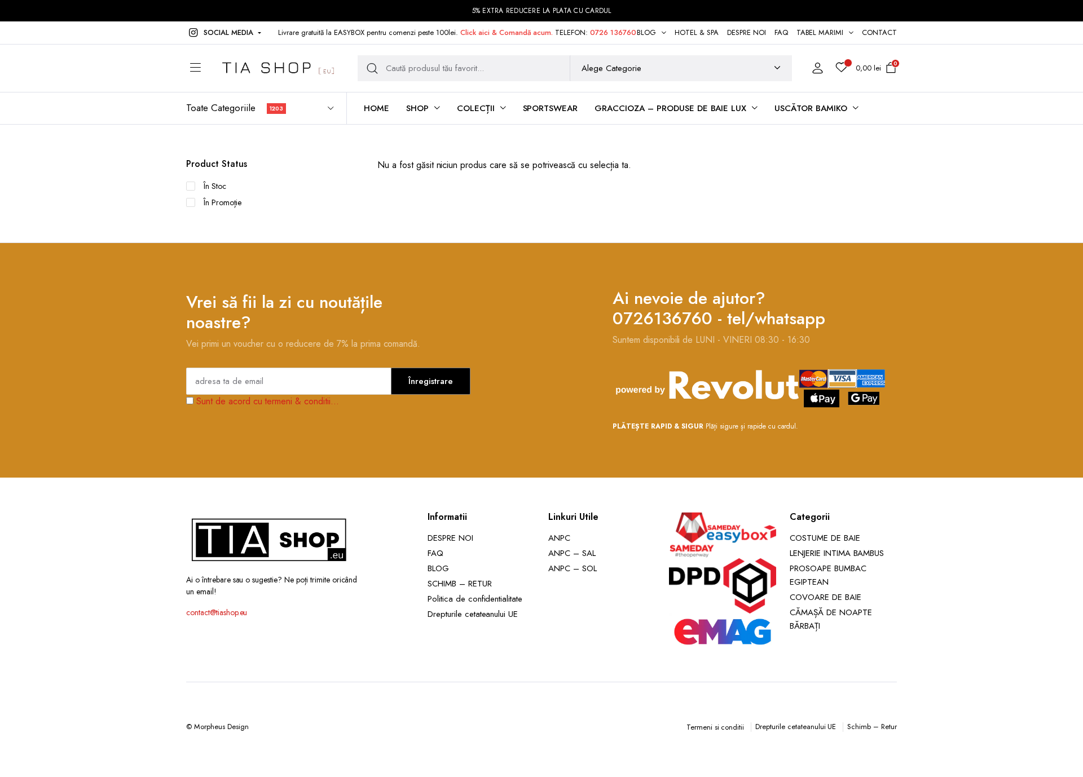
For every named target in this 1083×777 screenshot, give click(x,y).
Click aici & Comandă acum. (506, 32)
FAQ (781, 32)
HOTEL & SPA (697, 32)
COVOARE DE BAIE (825, 597)
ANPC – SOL (572, 568)
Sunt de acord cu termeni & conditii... (267, 401)
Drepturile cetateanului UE (473, 614)
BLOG (646, 32)
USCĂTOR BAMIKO (810, 108)
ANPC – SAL (572, 553)
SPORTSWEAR (550, 108)
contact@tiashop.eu (216, 612)
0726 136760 (613, 32)
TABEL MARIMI (820, 32)
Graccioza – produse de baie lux (670, 108)
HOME (376, 108)
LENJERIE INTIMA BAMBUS (837, 553)
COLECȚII (476, 108)
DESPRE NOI (746, 32)
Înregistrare (430, 381)
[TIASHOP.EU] (278, 68)
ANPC (559, 538)
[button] (223, 32)
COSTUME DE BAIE (825, 538)
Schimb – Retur (872, 726)
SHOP (417, 108)
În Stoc (215, 186)
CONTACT (879, 32)
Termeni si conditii (715, 727)
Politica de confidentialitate (475, 599)
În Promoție (222, 202)
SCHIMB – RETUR (460, 583)
